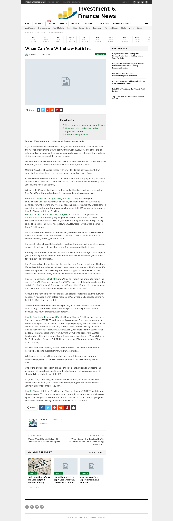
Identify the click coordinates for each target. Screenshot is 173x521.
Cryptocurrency (44, 28)
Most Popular (30, 28)
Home (28, 23)
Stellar (123, 28)
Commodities (71, 28)
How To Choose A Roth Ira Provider (42, 391)
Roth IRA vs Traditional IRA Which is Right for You (128, 90)
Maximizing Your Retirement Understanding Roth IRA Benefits (125, 74)
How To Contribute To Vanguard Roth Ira (44, 317)
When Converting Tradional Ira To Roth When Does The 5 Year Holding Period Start (86, 442)
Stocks (139, 28)
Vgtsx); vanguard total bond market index (85, 125)
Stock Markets (58, 28)
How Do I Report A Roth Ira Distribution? (44, 279)
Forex (81, 28)
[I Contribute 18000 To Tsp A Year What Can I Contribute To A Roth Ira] (65, 466)
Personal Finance (112, 28)
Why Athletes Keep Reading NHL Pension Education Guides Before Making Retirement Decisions (128, 65)
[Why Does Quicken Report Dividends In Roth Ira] (91, 466)
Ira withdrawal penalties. (77, 134)
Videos (131, 28)
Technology (97, 28)
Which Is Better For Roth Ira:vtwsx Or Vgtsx (46, 214)
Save (88, 28)
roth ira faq (100, 54)
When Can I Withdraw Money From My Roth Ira (47, 198)
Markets (66, 2)
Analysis (75, 23)
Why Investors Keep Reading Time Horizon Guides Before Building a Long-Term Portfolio (127, 56)
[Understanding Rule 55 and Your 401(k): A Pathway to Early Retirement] (39, 466)
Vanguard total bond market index (81, 128)
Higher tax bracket (74, 131)
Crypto (59, 2)
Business (50, 2)
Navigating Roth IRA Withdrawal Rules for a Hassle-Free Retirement (128, 82)
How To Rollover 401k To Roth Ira (41, 330)
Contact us (76, 2)
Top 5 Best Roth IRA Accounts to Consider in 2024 (128, 97)
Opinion (63, 23)
